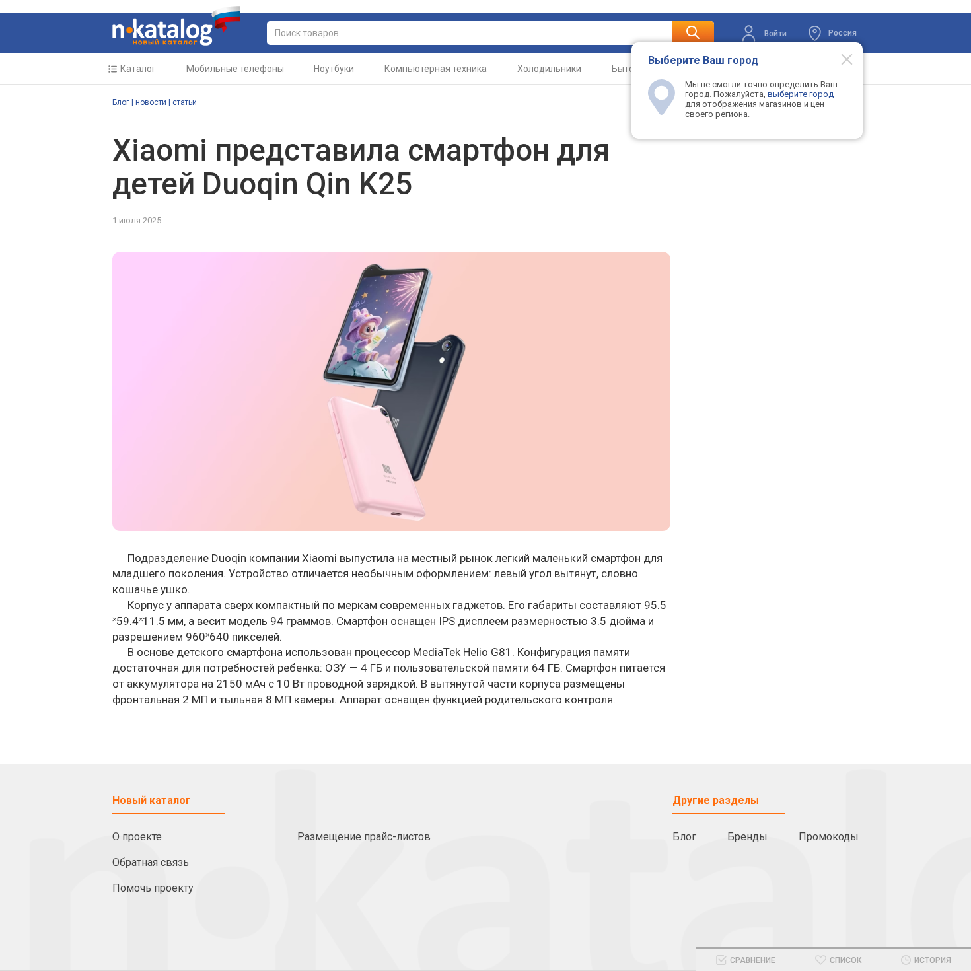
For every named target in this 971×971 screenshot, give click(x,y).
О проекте (137, 836)
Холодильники (549, 68)
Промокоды (829, 836)
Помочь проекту (153, 888)
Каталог (138, 68)
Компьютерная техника (435, 68)
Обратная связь (150, 862)
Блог (684, 836)
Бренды (747, 836)
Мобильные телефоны (235, 68)
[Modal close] (839, 58)
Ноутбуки (334, 68)
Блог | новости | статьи (154, 102)
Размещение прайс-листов (364, 836)
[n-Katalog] (176, 26)
